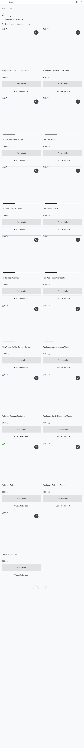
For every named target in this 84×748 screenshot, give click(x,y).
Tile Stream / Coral (50, 209)
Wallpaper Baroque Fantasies (13, 416)
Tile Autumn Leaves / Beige (12, 140)
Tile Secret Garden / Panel (12, 209)
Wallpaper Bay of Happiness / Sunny (57, 416)
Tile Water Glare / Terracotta (54, 278)
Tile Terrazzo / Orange (10, 278)
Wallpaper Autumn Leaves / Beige (56, 347)
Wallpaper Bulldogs (9, 485)
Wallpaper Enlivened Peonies (54, 485)
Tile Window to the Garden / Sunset (16, 347)
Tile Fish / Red (49, 140)
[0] (81, 2)
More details (21, 84)
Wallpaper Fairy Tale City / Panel (56, 71)
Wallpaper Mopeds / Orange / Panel (15, 71)
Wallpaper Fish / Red (10, 554)
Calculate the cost (21, 91)
